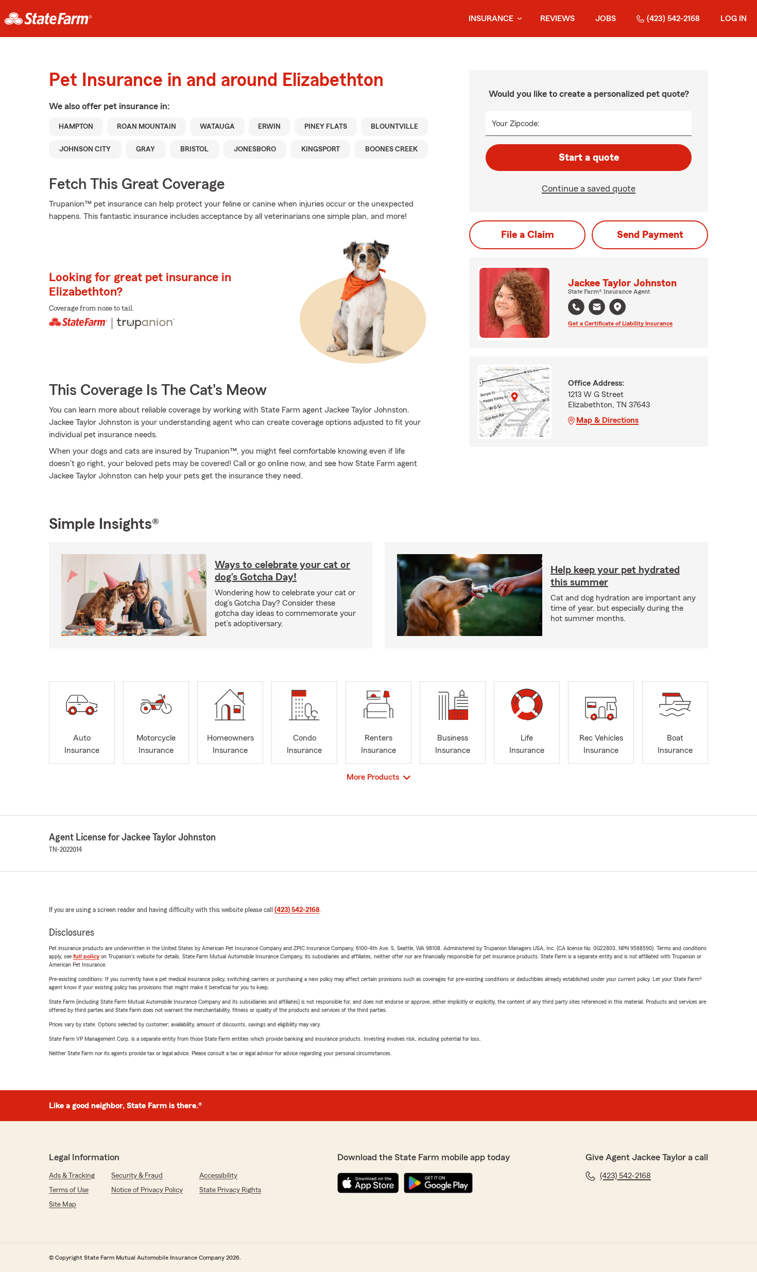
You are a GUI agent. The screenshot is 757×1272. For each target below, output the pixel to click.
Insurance (491, 18)
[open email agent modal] (597, 308)
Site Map (62, 1204)
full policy (86, 956)
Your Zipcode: (516, 123)
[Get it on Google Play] (438, 1183)
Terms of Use (69, 1190)
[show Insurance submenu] (517, 19)
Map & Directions (607, 420)
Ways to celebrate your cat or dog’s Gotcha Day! (282, 571)
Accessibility (218, 1175)
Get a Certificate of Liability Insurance (620, 323)
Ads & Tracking (72, 1175)
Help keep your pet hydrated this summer (615, 576)
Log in (733, 18)
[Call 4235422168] (576, 307)
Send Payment (650, 235)
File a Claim (527, 235)
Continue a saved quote (588, 188)
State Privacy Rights (230, 1190)
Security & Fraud (137, 1175)
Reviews (557, 18)
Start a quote (589, 157)
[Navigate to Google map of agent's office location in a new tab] (617, 307)
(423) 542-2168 (673, 18)
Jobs (605, 18)
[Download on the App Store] (368, 1183)
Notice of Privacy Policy (147, 1190)
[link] (48, 18)
